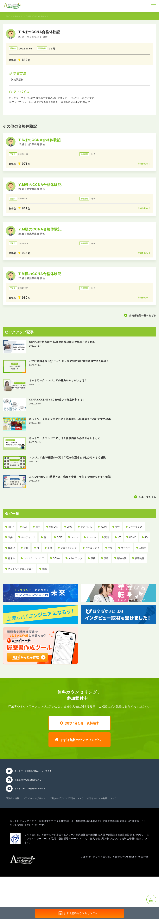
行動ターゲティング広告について (66, 798)
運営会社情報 (12, 798)
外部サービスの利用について (102, 798)
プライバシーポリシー (34, 798)
